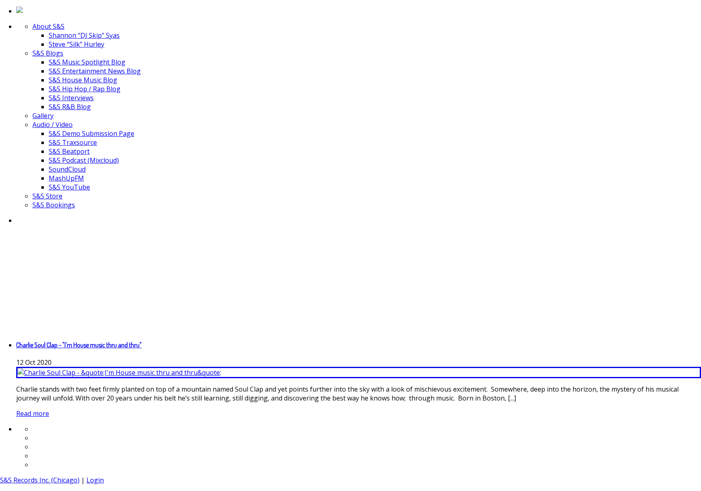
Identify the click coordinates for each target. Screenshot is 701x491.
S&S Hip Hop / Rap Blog (84, 88)
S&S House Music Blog (83, 79)
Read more (32, 413)
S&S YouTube (69, 187)
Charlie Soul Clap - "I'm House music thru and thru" (79, 345)
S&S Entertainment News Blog (95, 71)
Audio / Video (52, 124)
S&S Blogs (47, 53)
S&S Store (47, 196)
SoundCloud (67, 169)
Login (95, 480)
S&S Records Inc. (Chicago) (40, 480)
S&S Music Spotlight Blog (87, 62)
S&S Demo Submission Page (91, 133)
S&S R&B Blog (70, 106)
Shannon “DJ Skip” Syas (84, 35)
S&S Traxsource (73, 142)
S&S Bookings (53, 204)
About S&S (48, 26)
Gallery (43, 115)
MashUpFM (66, 178)
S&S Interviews (71, 97)
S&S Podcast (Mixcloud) (84, 160)
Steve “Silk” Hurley (76, 44)
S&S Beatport (69, 151)
